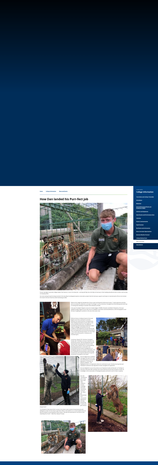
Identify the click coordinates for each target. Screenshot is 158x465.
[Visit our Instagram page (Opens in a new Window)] (137, 5)
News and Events (63, 191)
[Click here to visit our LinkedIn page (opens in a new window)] (144, 5)
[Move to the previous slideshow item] (129, 165)
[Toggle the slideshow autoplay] (137, 165)
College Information (51, 191)
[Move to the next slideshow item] (133, 165)
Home (41, 191)
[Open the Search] (148, 5)
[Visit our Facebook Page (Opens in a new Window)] (140, 5)
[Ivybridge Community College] (11, 8)
